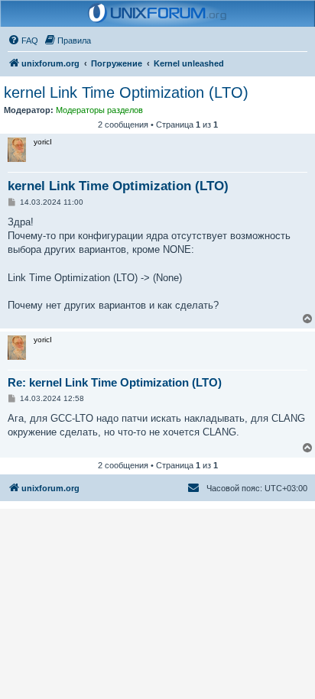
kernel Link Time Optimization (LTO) (126, 92)
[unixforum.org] (157, 14)
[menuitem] (23, 40)
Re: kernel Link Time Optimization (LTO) (115, 382)
